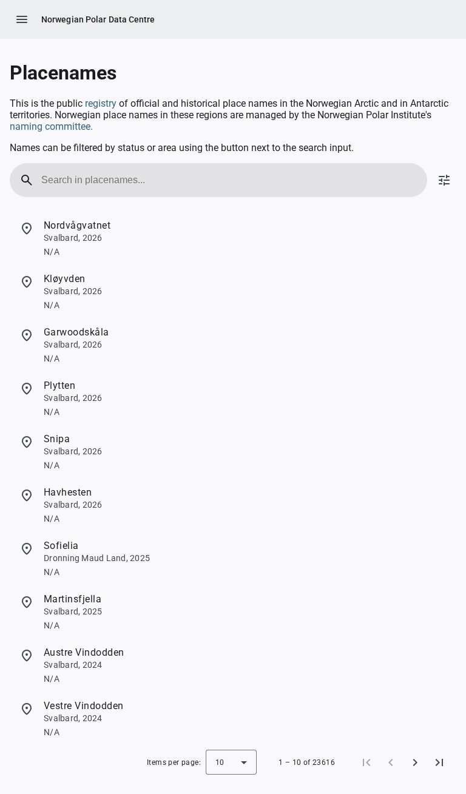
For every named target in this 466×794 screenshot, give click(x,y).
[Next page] (415, 762)
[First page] (366, 762)
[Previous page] (391, 762)
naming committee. (51, 126)
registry (102, 103)
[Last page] (439, 762)
